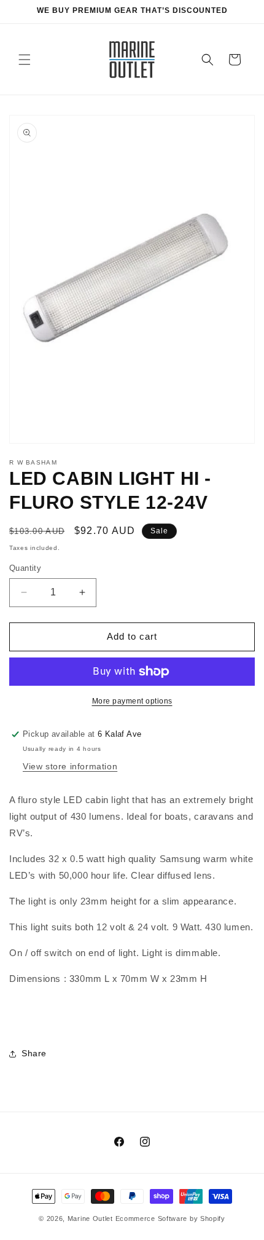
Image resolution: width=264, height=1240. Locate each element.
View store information (70, 766)
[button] (24, 59)
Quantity (25, 568)
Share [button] (34, 1053)
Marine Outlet (90, 1218)
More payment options (132, 701)
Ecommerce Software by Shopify (170, 1218)
